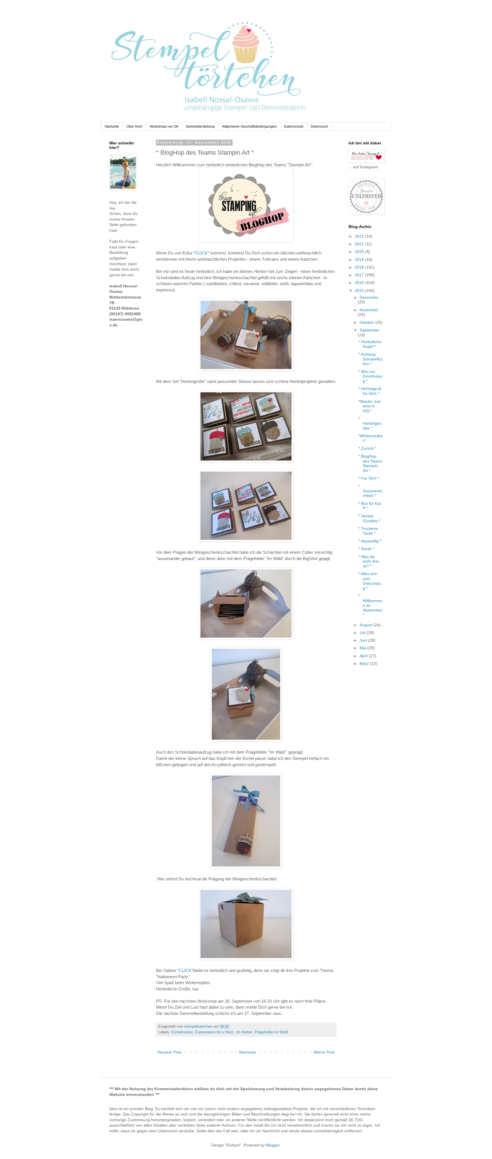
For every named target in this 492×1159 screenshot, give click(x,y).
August (366, 625)
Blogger (273, 1145)
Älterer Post (324, 1052)
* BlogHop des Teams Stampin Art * (370, 463)
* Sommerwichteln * (370, 491)
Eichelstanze (182, 1032)
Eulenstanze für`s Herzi (214, 1032)
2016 (360, 282)
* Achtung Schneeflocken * (370, 359)
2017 (360, 275)
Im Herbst (244, 1032)
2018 (360, 267)
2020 (360, 251)
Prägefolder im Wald (271, 1032)
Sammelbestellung (200, 126)
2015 (360, 290)
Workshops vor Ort (164, 126)
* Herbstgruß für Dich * (370, 391)
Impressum (319, 126)
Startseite (111, 126)
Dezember (369, 297)
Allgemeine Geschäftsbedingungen (249, 126)
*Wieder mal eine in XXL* (369, 406)
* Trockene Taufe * (368, 531)
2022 (360, 236)
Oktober (367, 322)
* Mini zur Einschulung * (370, 376)
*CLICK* (201, 252)
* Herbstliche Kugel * (369, 344)
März (365, 663)
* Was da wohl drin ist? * (368, 561)
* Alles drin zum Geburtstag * (369, 580)
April (364, 656)
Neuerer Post (169, 1052)
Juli (363, 632)
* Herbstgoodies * (370, 423)
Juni (364, 640)
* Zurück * (367, 448)
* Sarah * (366, 548)
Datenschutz (294, 126)
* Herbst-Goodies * (369, 518)
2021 (360, 244)
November (369, 310)
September (370, 330)
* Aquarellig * (369, 541)
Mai (363, 648)
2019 (360, 259)
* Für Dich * (368, 478)
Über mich (134, 126)
